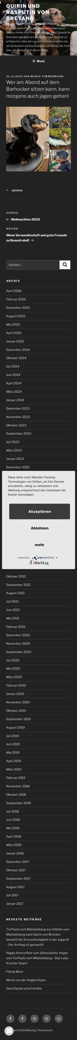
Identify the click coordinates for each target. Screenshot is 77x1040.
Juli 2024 (12, 366)
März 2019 (13, 769)
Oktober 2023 (16, 425)
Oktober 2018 (16, 795)
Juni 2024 (13, 375)
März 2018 (13, 845)
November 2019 (18, 702)
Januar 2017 (14, 904)
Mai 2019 (13, 752)
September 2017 (18, 878)
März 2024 (14, 392)
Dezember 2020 (18, 635)
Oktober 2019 (16, 711)
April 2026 (14, 291)
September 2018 (18, 803)
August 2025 (15, 316)
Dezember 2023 (18, 408)
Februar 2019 (15, 778)
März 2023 (14, 450)
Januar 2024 (15, 400)
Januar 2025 (15, 341)
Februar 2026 (16, 299)
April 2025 (14, 333)
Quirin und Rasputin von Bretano (27, 12)
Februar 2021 (15, 627)
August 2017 (15, 887)
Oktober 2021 (16, 576)
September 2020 (18, 652)
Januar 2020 (15, 694)
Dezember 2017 (17, 862)
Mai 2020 (13, 668)
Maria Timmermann (47, 76)
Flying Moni (14, 971)
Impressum (45, 1030)
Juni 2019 (13, 744)
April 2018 (13, 836)
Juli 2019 (12, 736)
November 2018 (18, 786)
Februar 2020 (16, 685)
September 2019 (18, 719)
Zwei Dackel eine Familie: (24, 988)
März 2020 (14, 677)
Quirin (17, 190)
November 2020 (18, 643)
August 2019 (15, 727)
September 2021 (18, 585)
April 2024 (14, 383)
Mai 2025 (13, 324)
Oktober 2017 (16, 870)
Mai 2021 (12, 618)
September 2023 (18, 433)
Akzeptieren (39, 511)
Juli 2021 (12, 601)
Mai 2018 (13, 828)
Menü (41, 61)
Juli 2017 (12, 895)
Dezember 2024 (18, 350)
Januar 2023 (15, 459)
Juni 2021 (13, 610)
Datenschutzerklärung (21, 1030)
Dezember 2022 (18, 467)
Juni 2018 (13, 820)
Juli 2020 (12, 660)
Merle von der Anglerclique (26, 980)
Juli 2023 (12, 442)
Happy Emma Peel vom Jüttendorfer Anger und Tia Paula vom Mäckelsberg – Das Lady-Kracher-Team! (37, 958)
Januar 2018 (15, 853)
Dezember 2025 (18, 308)
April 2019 (13, 761)
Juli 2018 (12, 811)
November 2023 (18, 417)
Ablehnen (39, 528)
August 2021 (15, 593)
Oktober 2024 (16, 358)
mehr (39, 545)
